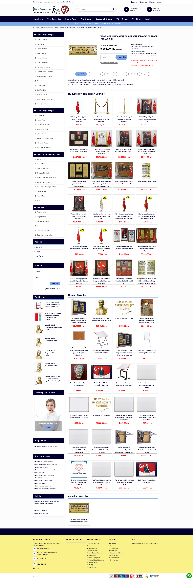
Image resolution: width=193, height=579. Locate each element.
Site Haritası (114, 560)
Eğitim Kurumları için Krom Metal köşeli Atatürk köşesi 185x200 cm (146, 152)
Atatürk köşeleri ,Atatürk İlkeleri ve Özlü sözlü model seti (124, 281)
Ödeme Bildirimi (93, 550)
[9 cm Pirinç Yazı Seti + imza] (101, 404)
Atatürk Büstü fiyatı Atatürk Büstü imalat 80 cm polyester (101, 319)
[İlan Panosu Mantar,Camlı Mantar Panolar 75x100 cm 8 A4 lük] (146, 436)
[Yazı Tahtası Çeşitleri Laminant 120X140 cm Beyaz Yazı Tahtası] (79, 436)
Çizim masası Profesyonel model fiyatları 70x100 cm (124, 384)
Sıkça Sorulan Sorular (95, 553)
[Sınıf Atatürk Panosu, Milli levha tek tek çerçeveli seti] (124, 235)
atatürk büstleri (40, 472)
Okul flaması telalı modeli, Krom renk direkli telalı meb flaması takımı (79, 249)
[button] (69, 50)
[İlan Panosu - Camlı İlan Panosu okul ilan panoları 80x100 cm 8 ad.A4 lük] (79, 307)
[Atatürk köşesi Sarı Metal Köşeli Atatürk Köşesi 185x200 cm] (101, 138)
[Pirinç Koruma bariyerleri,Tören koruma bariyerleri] (101, 106)
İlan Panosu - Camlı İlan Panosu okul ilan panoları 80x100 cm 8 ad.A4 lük (79, 320)
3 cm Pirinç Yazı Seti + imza (124, 318)
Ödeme (109, 74)
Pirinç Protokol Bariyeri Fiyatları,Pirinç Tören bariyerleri (124, 119)
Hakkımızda (113, 550)
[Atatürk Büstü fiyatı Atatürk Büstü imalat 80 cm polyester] (101, 307)
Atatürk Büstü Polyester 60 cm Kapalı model (53, 353)
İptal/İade (81, 74)
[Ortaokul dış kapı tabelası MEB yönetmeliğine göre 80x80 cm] (79, 469)
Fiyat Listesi (92, 567)
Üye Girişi (136, 19)
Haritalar (41, 207)
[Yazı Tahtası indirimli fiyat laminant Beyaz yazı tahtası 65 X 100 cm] (124, 404)
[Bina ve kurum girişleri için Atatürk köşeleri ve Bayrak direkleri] (79, 268)
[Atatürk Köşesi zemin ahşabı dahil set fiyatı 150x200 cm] (79, 138)
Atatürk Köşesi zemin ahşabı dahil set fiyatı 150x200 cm (79, 150)
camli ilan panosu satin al (43, 486)
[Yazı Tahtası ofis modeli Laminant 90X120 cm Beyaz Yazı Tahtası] (146, 404)
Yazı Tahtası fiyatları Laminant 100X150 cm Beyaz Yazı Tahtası (124, 482)
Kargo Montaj (96, 74)
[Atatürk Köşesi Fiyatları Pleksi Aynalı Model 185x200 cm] (146, 106)
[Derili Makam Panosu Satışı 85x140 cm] (146, 469)
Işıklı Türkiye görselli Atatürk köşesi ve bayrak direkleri (124, 183)
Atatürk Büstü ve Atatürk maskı (45, 475)
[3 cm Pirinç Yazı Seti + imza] (124, 307)
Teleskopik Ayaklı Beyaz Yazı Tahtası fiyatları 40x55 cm (146, 352)
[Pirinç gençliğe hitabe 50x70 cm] (146, 170)
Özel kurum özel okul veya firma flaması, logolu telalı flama (101, 216)
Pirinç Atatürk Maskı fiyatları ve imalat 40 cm (79, 384)
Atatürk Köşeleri (60, 27)
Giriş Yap (144, 2)
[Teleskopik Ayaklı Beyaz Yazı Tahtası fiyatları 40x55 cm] (146, 339)
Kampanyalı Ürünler (103, 19)
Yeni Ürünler (86, 19)
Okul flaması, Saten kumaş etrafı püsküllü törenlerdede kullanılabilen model (146, 216)
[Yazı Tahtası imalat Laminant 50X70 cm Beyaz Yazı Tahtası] (79, 404)
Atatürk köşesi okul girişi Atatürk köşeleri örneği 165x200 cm (79, 216)
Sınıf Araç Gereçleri (46, 111)
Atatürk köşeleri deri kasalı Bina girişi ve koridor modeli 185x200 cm (101, 281)
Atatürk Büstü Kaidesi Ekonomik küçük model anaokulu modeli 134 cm (146, 320)
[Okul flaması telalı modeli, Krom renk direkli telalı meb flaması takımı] (79, 235)
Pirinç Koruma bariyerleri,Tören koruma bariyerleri (101, 119)
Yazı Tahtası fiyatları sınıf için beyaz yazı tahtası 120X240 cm (101, 482)
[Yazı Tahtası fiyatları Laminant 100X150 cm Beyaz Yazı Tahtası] (124, 469)
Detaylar (48, 427)
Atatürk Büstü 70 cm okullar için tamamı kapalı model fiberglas (53, 379)
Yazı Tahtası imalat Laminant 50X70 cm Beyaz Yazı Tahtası (79, 416)
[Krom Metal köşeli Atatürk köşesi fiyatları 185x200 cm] (124, 138)
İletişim (132, 11)
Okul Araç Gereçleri (47, 27)
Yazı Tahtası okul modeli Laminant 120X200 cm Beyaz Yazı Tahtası (101, 450)
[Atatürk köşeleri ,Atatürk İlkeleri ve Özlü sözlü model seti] (124, 268)
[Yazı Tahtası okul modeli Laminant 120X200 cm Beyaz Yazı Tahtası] (101, 436)
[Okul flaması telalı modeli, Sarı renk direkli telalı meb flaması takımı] (101, 235)
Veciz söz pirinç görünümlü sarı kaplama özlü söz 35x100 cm (79, 522)
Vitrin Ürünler (122, 19)
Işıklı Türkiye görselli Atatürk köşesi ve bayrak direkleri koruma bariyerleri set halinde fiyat (101, 185)
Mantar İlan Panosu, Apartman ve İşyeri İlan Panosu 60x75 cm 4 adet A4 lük (124, 451)
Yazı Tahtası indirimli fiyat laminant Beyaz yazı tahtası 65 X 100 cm (124, 418)
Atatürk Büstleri (40, 478)
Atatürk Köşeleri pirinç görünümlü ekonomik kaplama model (79, 184)
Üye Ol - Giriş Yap (93, 543)
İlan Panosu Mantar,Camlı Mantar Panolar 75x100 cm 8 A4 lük (147, 450)
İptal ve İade (92, 555)
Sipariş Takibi (92, 548)
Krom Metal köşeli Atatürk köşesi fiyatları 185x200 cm (124, 150)
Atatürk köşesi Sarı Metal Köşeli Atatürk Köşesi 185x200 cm (101, 152)
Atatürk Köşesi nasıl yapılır (44, 480)
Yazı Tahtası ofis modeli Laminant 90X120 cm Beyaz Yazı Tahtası (147, 418)
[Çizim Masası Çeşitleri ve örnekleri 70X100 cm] (101, 339)
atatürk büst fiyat (41, 483)
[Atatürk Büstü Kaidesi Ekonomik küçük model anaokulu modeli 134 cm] (146, 307)
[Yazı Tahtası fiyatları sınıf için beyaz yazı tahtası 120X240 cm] (101, 469)
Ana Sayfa (39, 19)
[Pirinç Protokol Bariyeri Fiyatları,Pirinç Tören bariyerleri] (124, 106)
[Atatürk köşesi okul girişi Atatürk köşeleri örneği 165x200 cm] (79, 203)
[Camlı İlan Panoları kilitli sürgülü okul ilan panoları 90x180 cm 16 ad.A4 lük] (124, 339)
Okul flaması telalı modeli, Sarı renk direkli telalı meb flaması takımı (101, 249)
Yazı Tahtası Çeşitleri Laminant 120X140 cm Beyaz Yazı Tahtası (79, 450)
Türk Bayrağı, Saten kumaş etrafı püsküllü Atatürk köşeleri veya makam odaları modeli (124, 217)
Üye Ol (58, 289)
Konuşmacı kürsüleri (42, 467)
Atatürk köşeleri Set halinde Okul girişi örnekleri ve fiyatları (147, 249)
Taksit (133, 74)
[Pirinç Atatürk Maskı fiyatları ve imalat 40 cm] (79, 372)
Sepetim (90, 546)
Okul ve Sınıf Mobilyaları (48, 154)
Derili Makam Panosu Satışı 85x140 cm (146, 481)
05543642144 (41, 559)
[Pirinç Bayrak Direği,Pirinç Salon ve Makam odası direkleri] (79, 106)
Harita (36, 568)
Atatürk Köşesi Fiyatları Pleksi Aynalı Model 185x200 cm (147, 119)
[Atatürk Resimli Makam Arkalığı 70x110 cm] (101, 372)
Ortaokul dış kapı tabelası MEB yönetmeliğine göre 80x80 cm (79, 482)
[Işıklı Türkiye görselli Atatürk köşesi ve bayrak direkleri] (124, 170)
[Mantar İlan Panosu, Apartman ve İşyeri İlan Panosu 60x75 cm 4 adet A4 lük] (124, 436)
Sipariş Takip (70, 19)
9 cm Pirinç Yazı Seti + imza (101, 415)
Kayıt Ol (134, 2)
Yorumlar (121, 74)
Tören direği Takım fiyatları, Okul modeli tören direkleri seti (52, 304)
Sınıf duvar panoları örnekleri (44, 462)
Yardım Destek (92, 562)
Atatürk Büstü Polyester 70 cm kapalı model (53, 327)
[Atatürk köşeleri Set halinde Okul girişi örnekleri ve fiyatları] (146, 235)
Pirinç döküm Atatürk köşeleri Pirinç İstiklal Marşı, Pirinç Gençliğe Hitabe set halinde (146, 281)
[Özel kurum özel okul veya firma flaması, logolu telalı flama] (101, 203)
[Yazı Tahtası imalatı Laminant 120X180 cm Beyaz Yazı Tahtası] (146, 372)
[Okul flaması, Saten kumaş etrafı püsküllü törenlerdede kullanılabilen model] (146, 203)
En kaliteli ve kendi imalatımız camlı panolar (145, 543)
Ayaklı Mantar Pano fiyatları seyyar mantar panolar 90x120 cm (79, 353)
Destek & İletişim (48, 423)
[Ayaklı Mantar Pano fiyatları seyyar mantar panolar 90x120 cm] (79, 339)
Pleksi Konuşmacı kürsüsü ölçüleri (46, 464)
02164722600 (41, 564)
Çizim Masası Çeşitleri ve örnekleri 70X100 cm (101, 352)
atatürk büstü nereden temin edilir (46, 489)
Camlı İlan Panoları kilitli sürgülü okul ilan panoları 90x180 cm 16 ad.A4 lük (124, 353)
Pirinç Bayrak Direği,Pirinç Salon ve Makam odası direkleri (78, 119)
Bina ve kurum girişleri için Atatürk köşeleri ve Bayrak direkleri (79, 281)
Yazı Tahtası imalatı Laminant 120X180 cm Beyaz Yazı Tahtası (147, 385)
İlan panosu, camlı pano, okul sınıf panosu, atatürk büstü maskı (53, 2)
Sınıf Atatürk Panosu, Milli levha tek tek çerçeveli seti (124, 247)
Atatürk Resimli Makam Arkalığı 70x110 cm (101, 384)
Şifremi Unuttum (156, 2)
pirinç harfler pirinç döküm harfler (46, 470)
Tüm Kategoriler (54, 19)
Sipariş (90, 565)
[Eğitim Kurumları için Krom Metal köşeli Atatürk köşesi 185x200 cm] (146, 138)
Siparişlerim (134, 9)
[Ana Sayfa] (51, 9)
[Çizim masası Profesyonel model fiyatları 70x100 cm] (124, 372)
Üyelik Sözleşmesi (94, 558)
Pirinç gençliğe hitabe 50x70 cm (147, 183)
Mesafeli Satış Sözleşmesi (96, 560)
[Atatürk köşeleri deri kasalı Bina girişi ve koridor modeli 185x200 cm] (101, 268)
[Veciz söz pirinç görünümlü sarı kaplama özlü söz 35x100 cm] (79, 508)
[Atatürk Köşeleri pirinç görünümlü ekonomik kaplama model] (79, 170)
